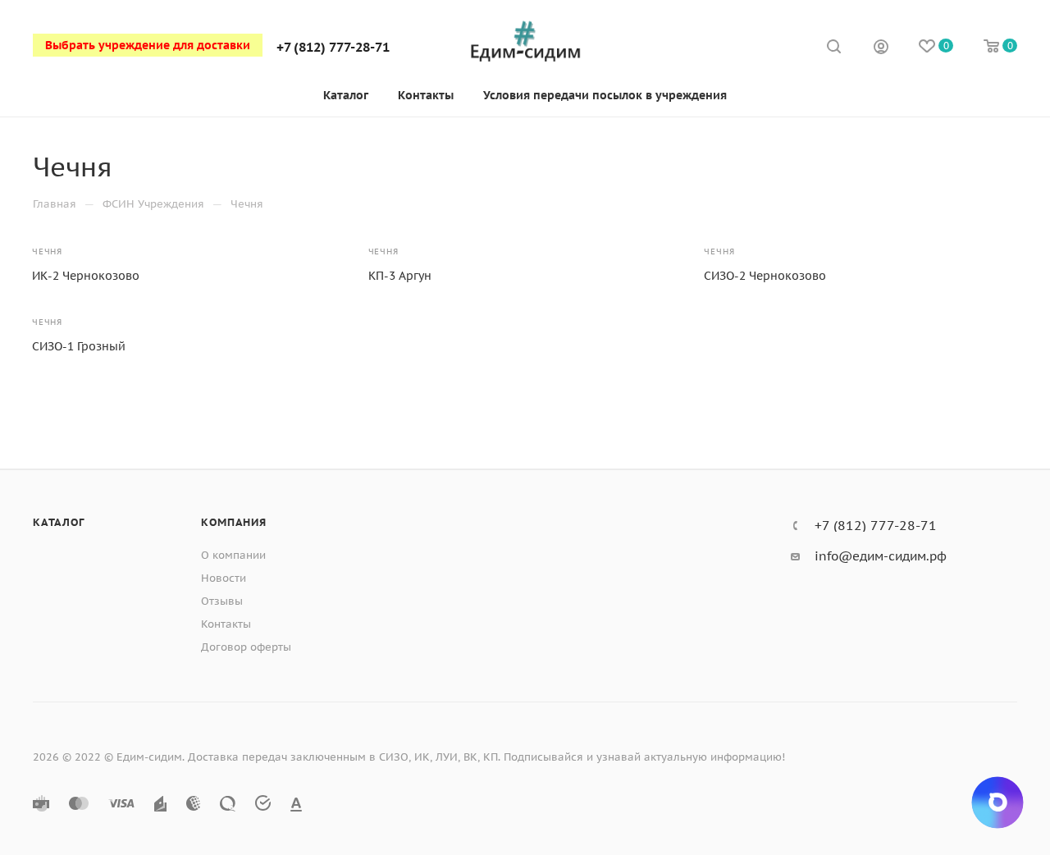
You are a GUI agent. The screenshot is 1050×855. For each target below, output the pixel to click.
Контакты (226, 624)
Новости (223, 578)
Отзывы (222, 601)
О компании (233, 555)
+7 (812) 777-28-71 (333, 47)
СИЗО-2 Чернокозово (765, 275)
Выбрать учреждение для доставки (147, 45)
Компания (233, 522)
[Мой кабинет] (881, 49)
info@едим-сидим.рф (881, 556)
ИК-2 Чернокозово (85, 275)
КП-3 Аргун (399, 275)
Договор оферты (246, 647)
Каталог (58, 522)
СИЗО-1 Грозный (79, 346)
